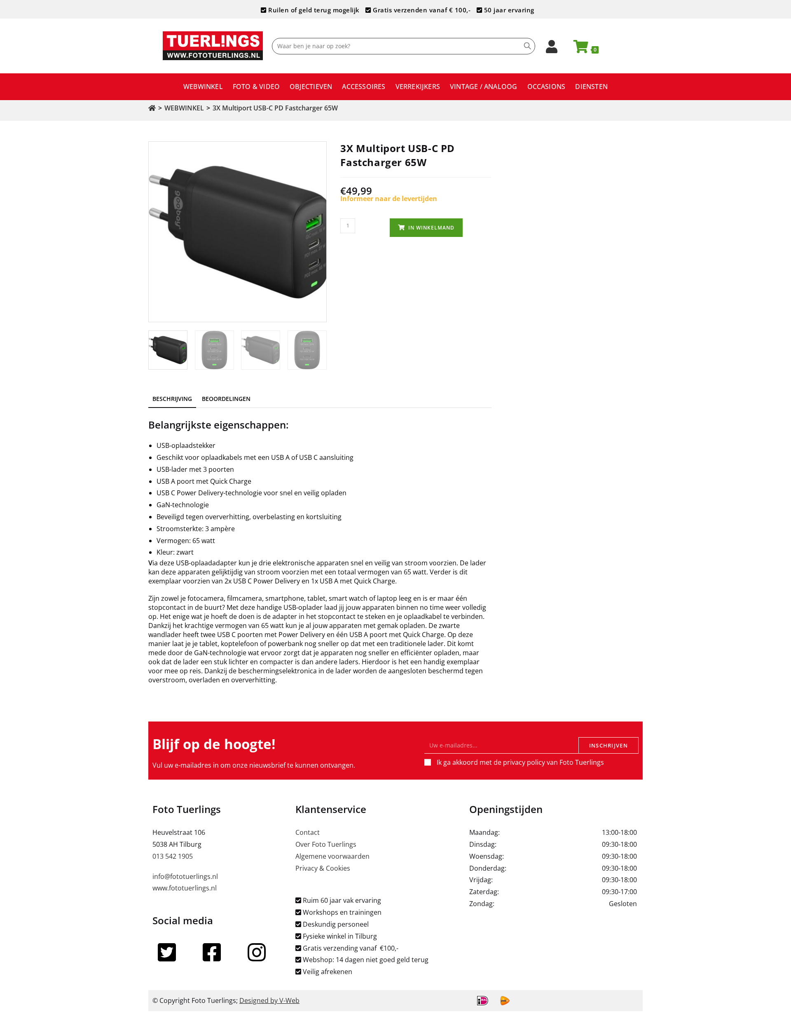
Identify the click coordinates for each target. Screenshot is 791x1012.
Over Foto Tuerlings (325, 844)
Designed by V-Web (269, 1000)
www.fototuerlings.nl (184, 888)
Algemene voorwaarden (332, 856)
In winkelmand (431, 227)
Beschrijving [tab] (172, 399)
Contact (307, 832)
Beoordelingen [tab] (226, 399)
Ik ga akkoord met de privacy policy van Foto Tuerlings (520, 762)
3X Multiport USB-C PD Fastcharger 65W (275, 107)
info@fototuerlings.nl (185, 876)
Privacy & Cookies (322, 868)
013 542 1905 (172, 856)
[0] (577, 49)
